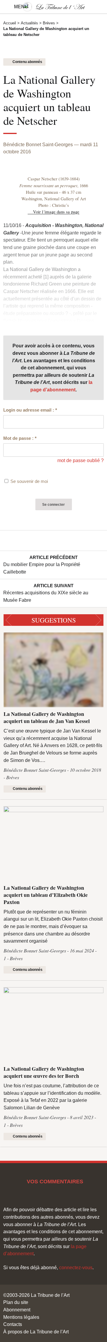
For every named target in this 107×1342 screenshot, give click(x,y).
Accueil (9, 23)
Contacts (12, 1324)
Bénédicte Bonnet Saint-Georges (38, 144)
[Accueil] (53, 6)
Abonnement (16, 1309)
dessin (88, 298)
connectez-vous (75, 1267)
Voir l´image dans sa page (56, 212)
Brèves (49, 23)
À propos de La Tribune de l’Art (36, 1331)
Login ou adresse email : (30, 410)
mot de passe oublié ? (80, 460)
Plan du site (15, 1302)
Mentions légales (21, 1317)
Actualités (29, 23)
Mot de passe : (20, 438)
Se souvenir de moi (29, 481)
